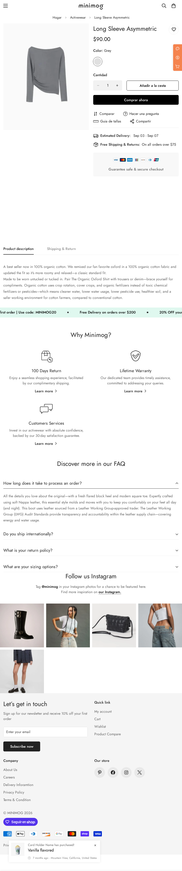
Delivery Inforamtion (18, 784)
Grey (97, 61)
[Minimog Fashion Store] (91, 6)
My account (103, 711)
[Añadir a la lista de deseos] (174, 30)
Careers (9, 777)
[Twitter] (139, 772)
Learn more (44, 391)
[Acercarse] (82, 33)
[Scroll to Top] (173, 847)
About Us (10, 769)
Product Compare (107, 734)
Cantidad (100, 74)
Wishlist (100, 726)
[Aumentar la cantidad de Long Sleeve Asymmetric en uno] (117, 85)
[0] (173, 6)
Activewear (78, 17)
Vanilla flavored (41, 850)
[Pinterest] (99, 772)
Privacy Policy (13, 792)
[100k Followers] (126, 772)
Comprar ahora (136, 100)
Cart (97, 719)
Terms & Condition (17, 799)
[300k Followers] (113, 772)
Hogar (57, 17)
